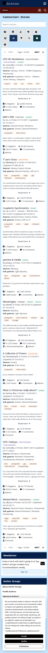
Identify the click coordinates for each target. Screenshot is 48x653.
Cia (7, 211)
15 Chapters (10, 486)
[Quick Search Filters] (29, 38)
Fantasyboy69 (12, 356)
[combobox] (23, 24)
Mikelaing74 (11, 162)
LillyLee (9, 502)
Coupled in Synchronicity (16, 208)
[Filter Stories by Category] (5, 32)
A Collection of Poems (15, 353)
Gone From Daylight (9, 62)
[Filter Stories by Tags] (28, 32)
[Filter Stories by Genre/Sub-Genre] (13, 32)
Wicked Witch (10, 499)
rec (7, 120)
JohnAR (9, 304)
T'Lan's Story (10, 159)
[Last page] (43, 52)
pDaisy (9, 262)
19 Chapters (10, 340)
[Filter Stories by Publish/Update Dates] (36, 32)
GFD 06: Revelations (14, 59)
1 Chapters (10, 246)
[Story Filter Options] (21, 38)
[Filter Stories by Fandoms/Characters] (20, 32)
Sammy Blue (11, 393)
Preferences (24, 646)
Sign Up (24, 571)
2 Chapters (10, 198)
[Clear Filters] (37, 38)
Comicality (10, 65)
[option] (21, 24)
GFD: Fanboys (10, 441)
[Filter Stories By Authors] (5, 38)
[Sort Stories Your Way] (13, 38)
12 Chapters (10, 146)
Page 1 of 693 (24, 52)
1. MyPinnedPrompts (25, 499)
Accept (24, 636)
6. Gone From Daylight (32, 59)
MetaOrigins (10, 301)
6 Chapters (10, 103)
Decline (24, 641)
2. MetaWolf (21, 302)
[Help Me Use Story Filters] (5, 44)
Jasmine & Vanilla (12, 259)
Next (37, 52)
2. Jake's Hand (19, 117)
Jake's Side (9, 116)
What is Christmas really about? (20, 390)
